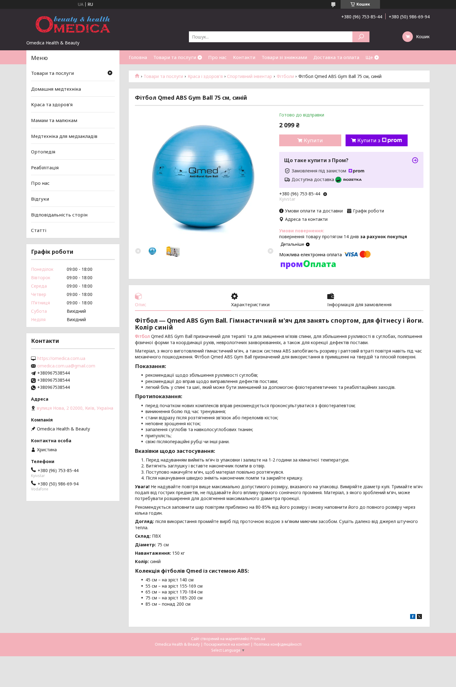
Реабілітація (45, 167)
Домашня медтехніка (56, 89)
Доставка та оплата (336, 57)
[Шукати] (360, 36)
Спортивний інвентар (249, 76)
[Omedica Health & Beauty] (73, 24)
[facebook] (412, 617)
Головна (138, 57)
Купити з (368, 140)
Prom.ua (257, 638)
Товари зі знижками (284, 57)
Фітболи (285, 76)
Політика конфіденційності (278, 644)
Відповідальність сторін (59, 215)
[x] (419, 617)
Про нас (217, 57)
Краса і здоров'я (205, 76)
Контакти (244, 57)
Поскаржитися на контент (227, 644)
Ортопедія (43, 151)
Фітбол (142, 336)
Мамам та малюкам (54, 120)
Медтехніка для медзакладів (64, 136)
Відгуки (40, 199)
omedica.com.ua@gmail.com (66, 366)
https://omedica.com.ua (61, 358)
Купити (313, 140)
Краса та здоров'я (52, 104)
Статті (38, 230)
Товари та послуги (174, 57)
